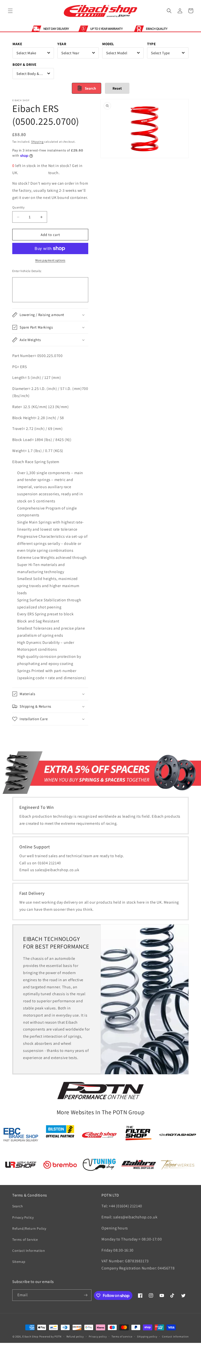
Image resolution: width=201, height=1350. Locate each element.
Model (108, 43)
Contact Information (28, 1250)
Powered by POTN (50, 1336)
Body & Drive (24, 64)
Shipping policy (147, 1336)
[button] (10, 10)
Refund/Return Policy (29, 1228)
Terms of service (122, 1336)
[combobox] (33, 52)
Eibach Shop (30, 1336)
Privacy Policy (23, 1217)
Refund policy (75, 1336)
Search (17, 1206)
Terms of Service (25, 1239)
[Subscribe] (85, 1295)
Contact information (175, 1336)
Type (151, 43)
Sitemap (18, 1261)
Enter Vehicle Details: (27, 271)
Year (61, 43)
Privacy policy (98, 1336)
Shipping (37, 141)
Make (17, 43)
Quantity (18, 207)
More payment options (50, 260)
